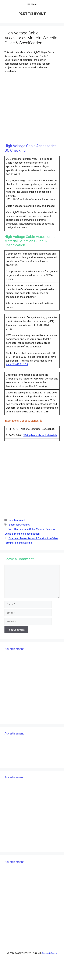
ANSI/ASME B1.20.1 (17, 364)
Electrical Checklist (19, 524)
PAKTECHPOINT (32, 14)
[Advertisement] (32, 109)
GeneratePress (49, 953)
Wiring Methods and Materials (40, 435)
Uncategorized (16, 520)
